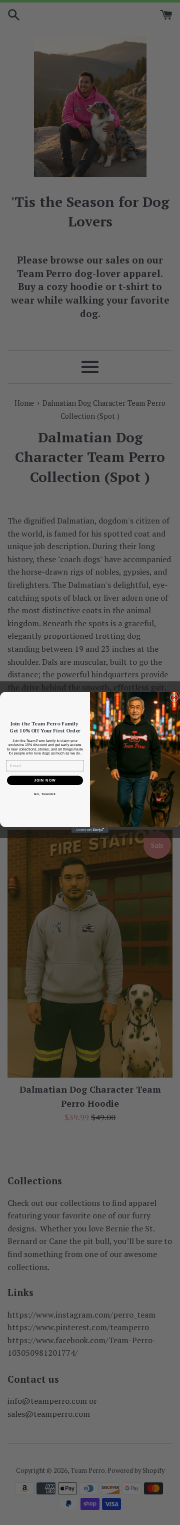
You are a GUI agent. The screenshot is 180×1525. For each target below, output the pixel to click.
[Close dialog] (174, 697)
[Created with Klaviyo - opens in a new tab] (90, 830)
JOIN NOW (45, 781)
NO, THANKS (45, 794)
